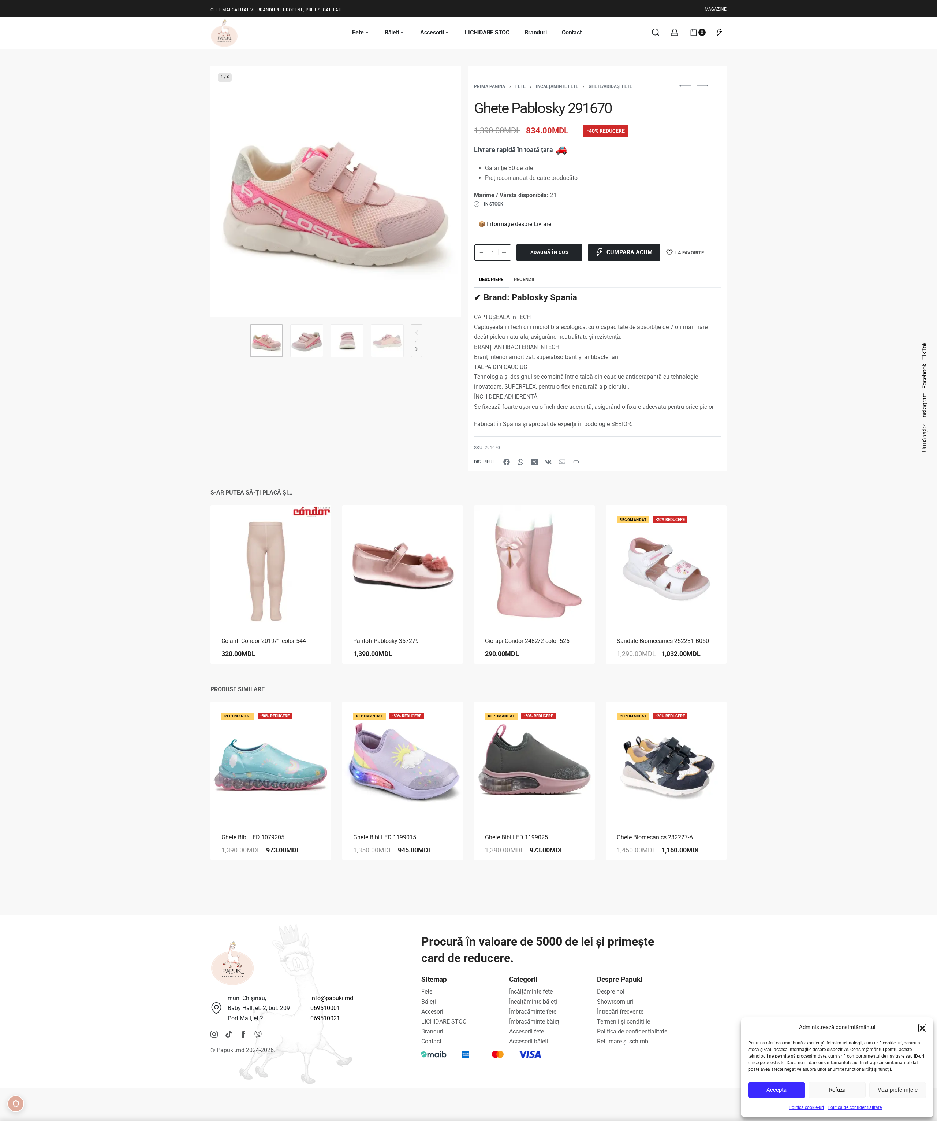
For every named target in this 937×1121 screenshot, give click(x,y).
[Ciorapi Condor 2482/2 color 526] (534, 565)
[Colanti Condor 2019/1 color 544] (270, 565)
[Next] (441, 191)
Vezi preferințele (898, 1090)
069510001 (325, 1008)
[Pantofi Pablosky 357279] (402, 565)
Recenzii (524, 279)
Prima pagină (489, 86)
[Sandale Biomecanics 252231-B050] (666, 565)
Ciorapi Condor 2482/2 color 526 (527, 640)
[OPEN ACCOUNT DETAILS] (675, 32)
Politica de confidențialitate (855, 1107)
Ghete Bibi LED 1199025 (516, 837)
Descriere (491, 279)
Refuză (837, 1090)
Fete (520, 86)
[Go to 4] (387, 340)
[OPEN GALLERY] (335, 191)
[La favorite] (314, 522)
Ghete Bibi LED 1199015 (384, 837)
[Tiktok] (228, 1034)
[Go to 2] (306, 340)
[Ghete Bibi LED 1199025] (534, 762)
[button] (922, 1027)
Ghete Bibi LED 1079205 (252, 837)
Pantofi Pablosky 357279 (386, 640)
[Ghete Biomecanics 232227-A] (666, 762)
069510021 (325, 1018)
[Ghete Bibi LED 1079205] (270, 762)
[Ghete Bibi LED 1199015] (402, 762)
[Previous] (230, 191)
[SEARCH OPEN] (656, 32)
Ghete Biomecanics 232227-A (655, 837)
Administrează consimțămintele (15, 1103)
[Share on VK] (548, 462)
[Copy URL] (576, 462)
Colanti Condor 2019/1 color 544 (263, 640)
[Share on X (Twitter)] (534, 462)
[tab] (491, 280)
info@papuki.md (331, 998)
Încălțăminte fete (557, 86)
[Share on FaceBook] (506, 462)
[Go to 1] (266, 340)
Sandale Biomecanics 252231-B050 (663, 640)
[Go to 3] (347, 340)
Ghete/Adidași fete (610, 86)
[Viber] (258, 1034)
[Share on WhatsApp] (520, 462)
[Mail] (562, 462)
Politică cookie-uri (806, 1107)
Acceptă (776, 1090)
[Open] (719, 32)
